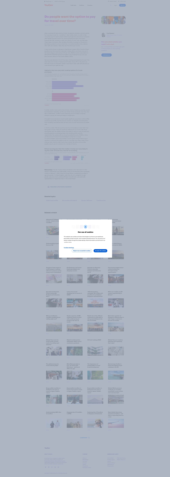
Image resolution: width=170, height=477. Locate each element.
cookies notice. (68, 242)
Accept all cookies (100, 250)
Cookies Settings (69, 247)
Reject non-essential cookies (82, 250)
